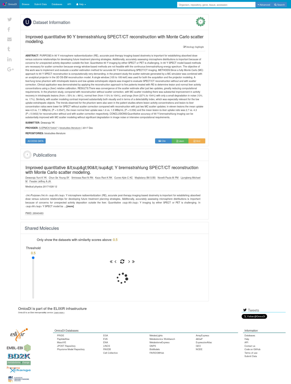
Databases (57, 4)
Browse (25, 4)
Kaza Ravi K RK (104, 177)
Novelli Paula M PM (168, 177)
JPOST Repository (66, 345)
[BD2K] (18, 355)
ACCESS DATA (35, 141)
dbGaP (199, 339)
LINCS (106, 345)
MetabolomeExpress (160, 342)
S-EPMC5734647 (48, 127)
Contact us (250, 345)
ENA (105, 342)
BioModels (155, 349)
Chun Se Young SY (59, 177)
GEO (198, 345)
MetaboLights (156, 335)
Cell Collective (110, 352)
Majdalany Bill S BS (145, 177)
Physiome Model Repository (71, 349)
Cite (164, 141)
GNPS (153, 345)
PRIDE (60, 335)
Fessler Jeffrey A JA (40, 181)
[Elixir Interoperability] (18, 333)
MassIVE (61, 342)
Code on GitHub (252, 349)
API (246, 342)
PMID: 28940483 (34, 213)
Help (247, 339)
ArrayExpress (202, 335)
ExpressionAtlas (204, 342)
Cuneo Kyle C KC (123, 177)
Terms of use (251, 352)
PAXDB (107, 349)
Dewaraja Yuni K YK (36, 177)
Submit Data (251, 356)
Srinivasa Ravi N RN (82, 177)
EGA (105, 335)
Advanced (264, 4)
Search (281, 4)
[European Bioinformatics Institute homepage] (18, 346)
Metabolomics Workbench (162, 339)
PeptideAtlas (63, 339)
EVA (105, 339)
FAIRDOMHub (157, 352)
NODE (199, 349)
